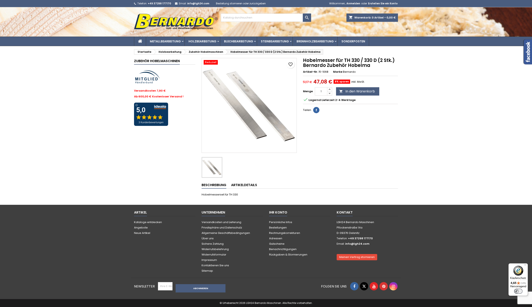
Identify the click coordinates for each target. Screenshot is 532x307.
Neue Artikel (142, 233)
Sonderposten (353, 41)
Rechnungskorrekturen (284, 233)
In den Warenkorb (357, 91)
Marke (337, 72)
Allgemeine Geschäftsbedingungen (226, 233)
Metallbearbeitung (165, 41)
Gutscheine (276, 244)
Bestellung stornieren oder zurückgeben (241, 3)
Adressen (275, 238)
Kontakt (345, 212)
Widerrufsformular (214, 255)
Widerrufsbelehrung (215, 249)
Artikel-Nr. (310, 72)
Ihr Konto (278, 212)
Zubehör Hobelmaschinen (157, 61)
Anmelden (353, 3)
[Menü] (525, 265)
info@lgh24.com (198, 3)
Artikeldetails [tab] (244, 185)
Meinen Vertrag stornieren (357, 257)
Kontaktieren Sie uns (215, 265)
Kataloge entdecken (148, 222)
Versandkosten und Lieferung (221, 222)
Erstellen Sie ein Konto (383, 3)
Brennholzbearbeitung (315, 41)
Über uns (208, 238)
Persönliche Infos (280, 222)
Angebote (141, 228)
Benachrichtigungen (283, 249)
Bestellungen (278, 228)
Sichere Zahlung (213, 244)
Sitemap (207, 271)
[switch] (518, 291)
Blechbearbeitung (238, 41)
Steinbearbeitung (275, 41)
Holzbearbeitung (202, 41)
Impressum (209, 260)
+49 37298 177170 (159, 3)
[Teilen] (316, 110)
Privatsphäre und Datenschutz (222, 228)
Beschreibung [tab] (214, 185)
